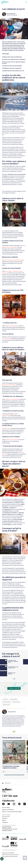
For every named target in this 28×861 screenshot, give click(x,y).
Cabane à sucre (6, 428)
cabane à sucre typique (12, 326)
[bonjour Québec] (14, 838)
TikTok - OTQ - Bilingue (24, 804)
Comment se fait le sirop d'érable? (12, 65)
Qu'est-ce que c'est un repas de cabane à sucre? (13, 62)
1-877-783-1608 (9, 796)
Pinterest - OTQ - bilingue (19, 804)
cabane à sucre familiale (12, 399)
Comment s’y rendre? (7, 830)
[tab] (13, 678)
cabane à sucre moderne (9, 384)
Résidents (4, 818)
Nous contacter (6, 807)
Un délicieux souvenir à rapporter (11, 68)
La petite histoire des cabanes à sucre (13, 70)
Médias (4, 820)
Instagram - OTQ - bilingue (14, 804)
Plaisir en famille (6, 702)
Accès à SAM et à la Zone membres (10, 856)
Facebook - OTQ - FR (3, 804)
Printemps (5, 699)
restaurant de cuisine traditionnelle (14, 260)
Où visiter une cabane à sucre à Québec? (13, 59)
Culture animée (13, 699)
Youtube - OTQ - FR (8, 804)
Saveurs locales (16, 702)
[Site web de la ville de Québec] (5, 838)
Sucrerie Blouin (6, 338)
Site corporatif (6, 816)
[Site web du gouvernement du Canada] (5, 846)
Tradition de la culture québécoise (12, 57)
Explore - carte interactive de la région (12, 811)
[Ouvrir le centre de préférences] (2, 858)
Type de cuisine (6, 704)
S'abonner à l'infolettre (8, 809)
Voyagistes (5, 822)
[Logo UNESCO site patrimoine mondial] (14, 844)
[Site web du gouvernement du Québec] (22, 839)
